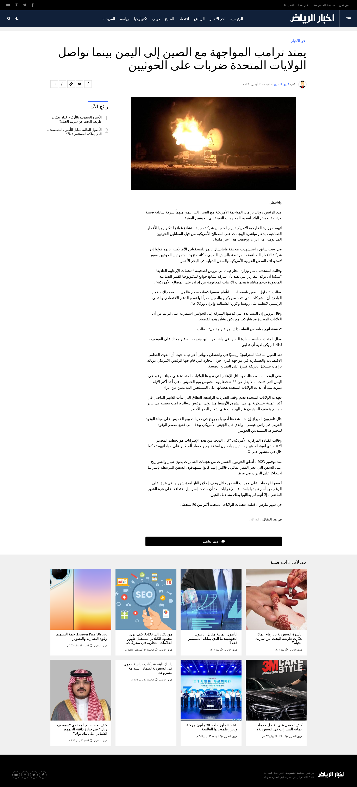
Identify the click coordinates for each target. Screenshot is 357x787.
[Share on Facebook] (88, 84)
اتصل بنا (289, 5)
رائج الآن (255, 519)
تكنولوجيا (140, 19)
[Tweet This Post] (79, 84)
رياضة (124, 19)
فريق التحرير (281, 84)
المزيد (110, 19)
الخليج (169, 19)
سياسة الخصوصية (324, 5)
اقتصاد (184, 19)
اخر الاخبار (217, 19)
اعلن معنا (303, 5)
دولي (156, 19)
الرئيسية (236, 19)
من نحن (344, 5)
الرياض (199, 19)
